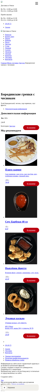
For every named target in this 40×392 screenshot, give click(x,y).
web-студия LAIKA (21, 377)
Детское (8, 54)
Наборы (8, 40)
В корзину (31, 127)
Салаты (8, 50)
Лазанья (8, 48)
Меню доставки (13, 63)
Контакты (8, 59)
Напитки (8, 55)
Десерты (8, 52)
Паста (7, 42)
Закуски (8, 44)
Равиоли (8, 35)
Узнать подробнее (17, 384)
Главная (4, 63)
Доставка (8, 57)
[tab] (22, 109)
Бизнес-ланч (9, 36)
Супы (7, 46)
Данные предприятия (13, 356)
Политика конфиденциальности (16, 358)
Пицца (7, 38)
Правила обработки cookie (14, 360)
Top (2, 380)
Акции (7, 27)
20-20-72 (8, 24)
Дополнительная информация (16, 109)
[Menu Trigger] (37, 3)
